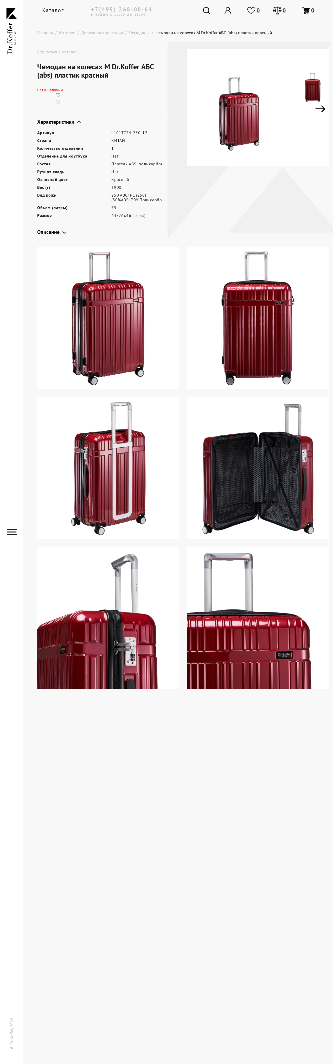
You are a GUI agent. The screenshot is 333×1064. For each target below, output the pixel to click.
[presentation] (196, 109)
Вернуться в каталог (57, 51)
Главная (45, 32)
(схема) (138, 215)
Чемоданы (139, 32)
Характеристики (56, 121)
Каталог (53, 10)
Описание (49, 232)
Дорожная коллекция (102, 32)
